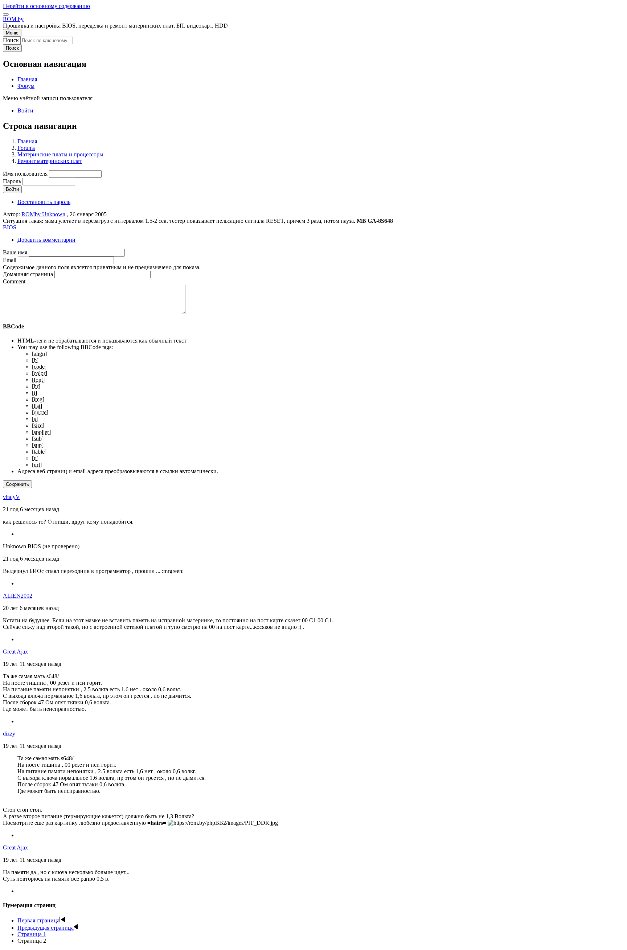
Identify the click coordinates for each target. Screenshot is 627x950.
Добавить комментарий (46, 240)
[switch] (6, 14)
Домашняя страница (28, 274)
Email (9, 260)
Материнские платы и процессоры (60, 154)
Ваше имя (15, 252)
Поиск (11, 40)
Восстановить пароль (43, 202)
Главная (27, 141)
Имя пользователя (25, 174)
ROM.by (13, 19)
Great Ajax (15, 651)
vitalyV (11, 497)
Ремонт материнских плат (49, 161)
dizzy (9, 733)
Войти (25, 110)
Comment (14, 281)
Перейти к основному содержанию (46, 6)
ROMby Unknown (43, 214)
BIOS (9, 227)
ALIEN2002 (17, 596)
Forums (26, 148)
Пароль (12, 181)
